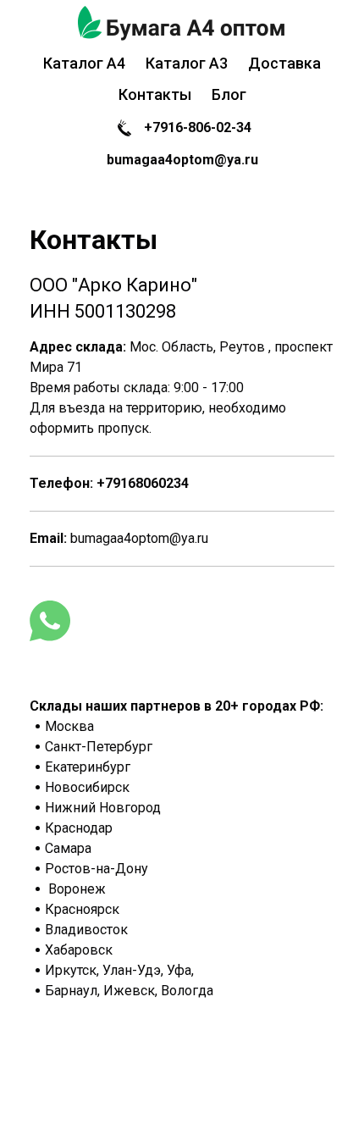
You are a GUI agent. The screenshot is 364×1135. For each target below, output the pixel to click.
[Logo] (182, 24)
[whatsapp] (50, 621)
